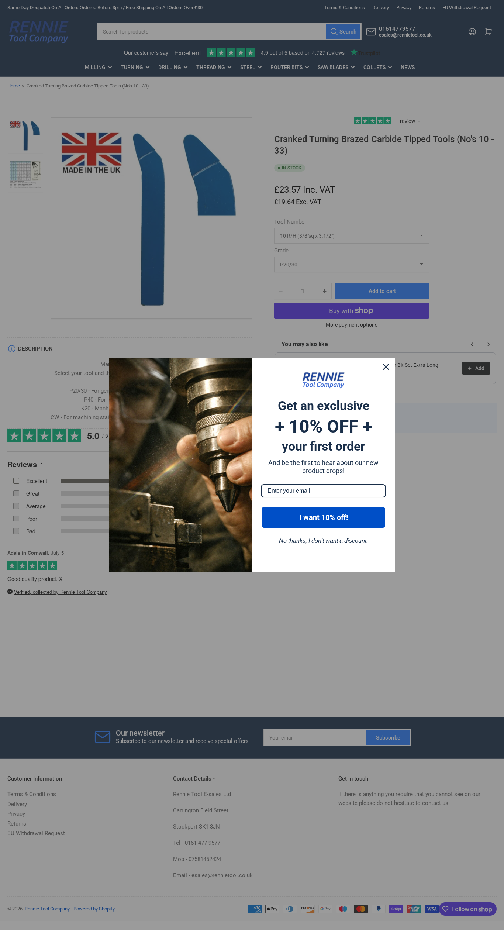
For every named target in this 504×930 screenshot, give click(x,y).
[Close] (386, 367)
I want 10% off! (323, 517)
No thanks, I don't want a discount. (323, 541)
